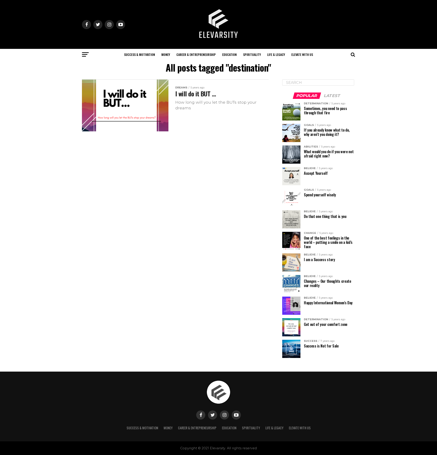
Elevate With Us (302, 54)
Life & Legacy (276, 54)
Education (229, 54)
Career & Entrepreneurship (196, 54)
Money (165, 54)
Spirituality (252, 54)
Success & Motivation (139, 54)
